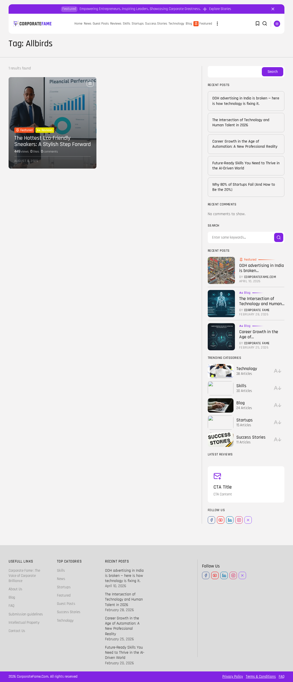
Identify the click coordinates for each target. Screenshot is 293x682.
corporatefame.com (260, 277)
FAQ (11, 605)
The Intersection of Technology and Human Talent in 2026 (240, 122)
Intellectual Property (24, 622)
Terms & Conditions (261, 676)
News (61, 579)
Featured (205, 23)
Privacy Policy (232, 676)
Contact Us (17, 631)
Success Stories (156, 23)
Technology (176, 23)
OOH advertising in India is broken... (261, 268)
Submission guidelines (26, 614)
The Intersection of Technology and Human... (261, 301)
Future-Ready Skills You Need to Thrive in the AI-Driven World (124, 652)
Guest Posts (66, 603)
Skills (126, 23)
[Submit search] (278, 237)
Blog (189, 23)
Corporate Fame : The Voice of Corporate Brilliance (24, 575)
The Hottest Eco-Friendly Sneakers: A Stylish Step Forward (52, 141)
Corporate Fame (257, 310)
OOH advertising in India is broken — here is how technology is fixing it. (245, 101)
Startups (138, 23)
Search (273, 71)
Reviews (115, 23)
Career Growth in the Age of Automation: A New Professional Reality (244, 144)
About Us (15, 589)
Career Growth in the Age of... (258, 334)
